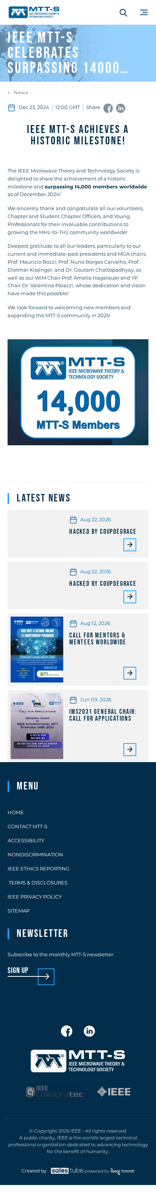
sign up (18, 971)
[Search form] (123, 12)
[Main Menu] (143, 12)
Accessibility (26, 840)
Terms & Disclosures (37, 883)
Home (16, 812)
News (21, 92)
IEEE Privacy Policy (35, 897)
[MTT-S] (34, 12)
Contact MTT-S (27, 826)
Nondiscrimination (35, 854)
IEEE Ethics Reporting (39, 868)
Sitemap (19, 911)
